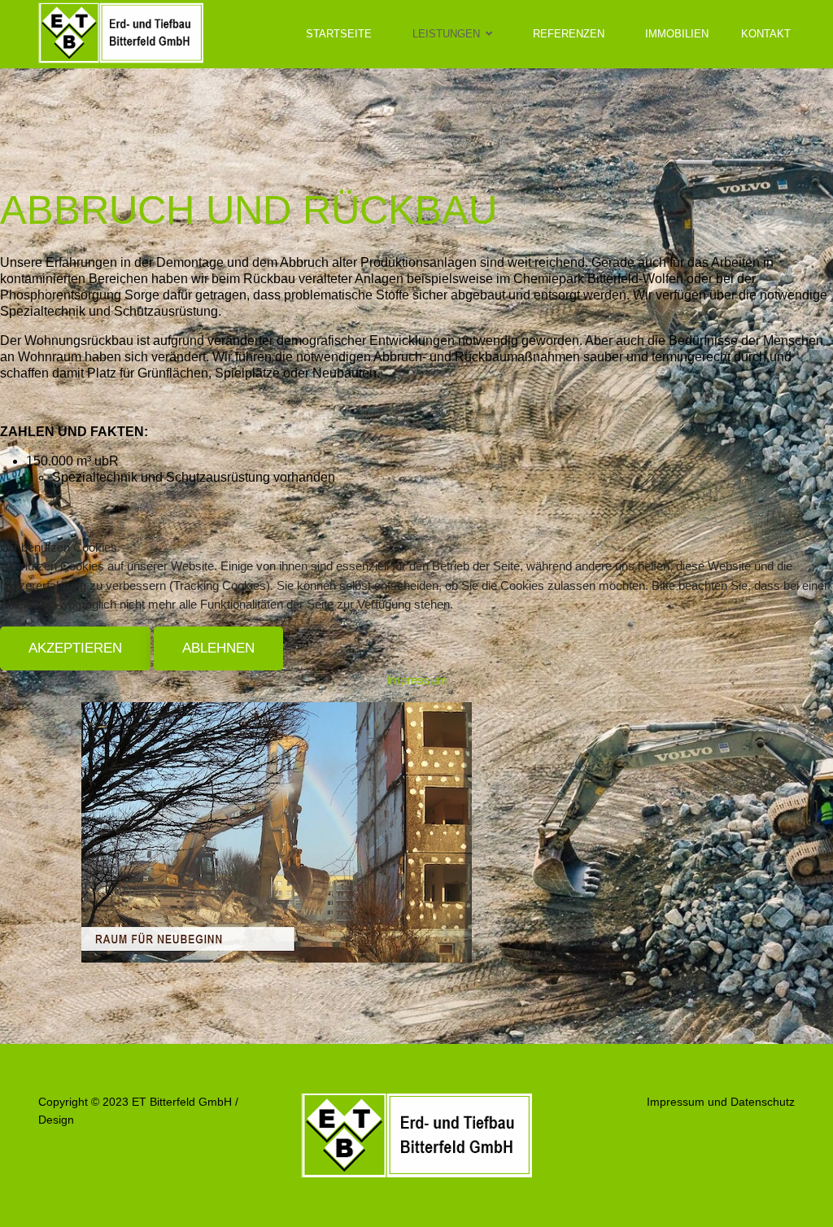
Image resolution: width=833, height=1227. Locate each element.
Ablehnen (218, 648)
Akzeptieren (75, 648)
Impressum (416, 680)
